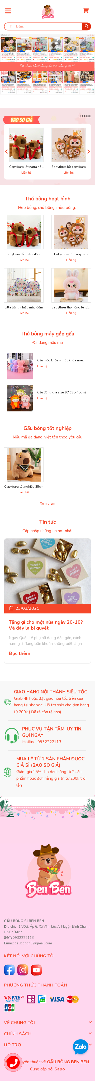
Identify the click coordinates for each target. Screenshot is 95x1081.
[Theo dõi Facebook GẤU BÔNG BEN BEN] (10, 970)
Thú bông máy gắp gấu (47, 333)
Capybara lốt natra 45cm (27, 167)
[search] (86, 26)
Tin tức (47, 522)
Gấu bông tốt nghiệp (47, 428)
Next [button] (88, 151)
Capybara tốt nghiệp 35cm (24, 487)
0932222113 (49, 741)
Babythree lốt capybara (68, 167)
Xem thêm (47, 503)
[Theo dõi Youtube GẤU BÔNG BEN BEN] (23, 970)
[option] (47, 61)
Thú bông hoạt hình (47, 198)
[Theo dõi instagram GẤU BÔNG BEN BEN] (37, 970)
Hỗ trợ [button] (12, 1045)
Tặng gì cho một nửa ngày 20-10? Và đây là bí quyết (46, 625)
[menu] (8, 11)
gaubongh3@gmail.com (33, 943)
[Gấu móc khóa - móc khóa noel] (20, 366)
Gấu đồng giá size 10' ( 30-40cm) (61, 392)
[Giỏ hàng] (85, 11)
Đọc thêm (19, 653)
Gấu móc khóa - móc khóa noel (60, 360)
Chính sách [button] (17, 1034)
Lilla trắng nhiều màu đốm (24, 307)
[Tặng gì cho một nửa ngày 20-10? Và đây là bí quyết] (47, 571)
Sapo (59, 1069)
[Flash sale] (24, 119)
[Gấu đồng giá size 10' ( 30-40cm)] (20, 398)
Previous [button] (6, 151)
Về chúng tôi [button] (19, 1023)
